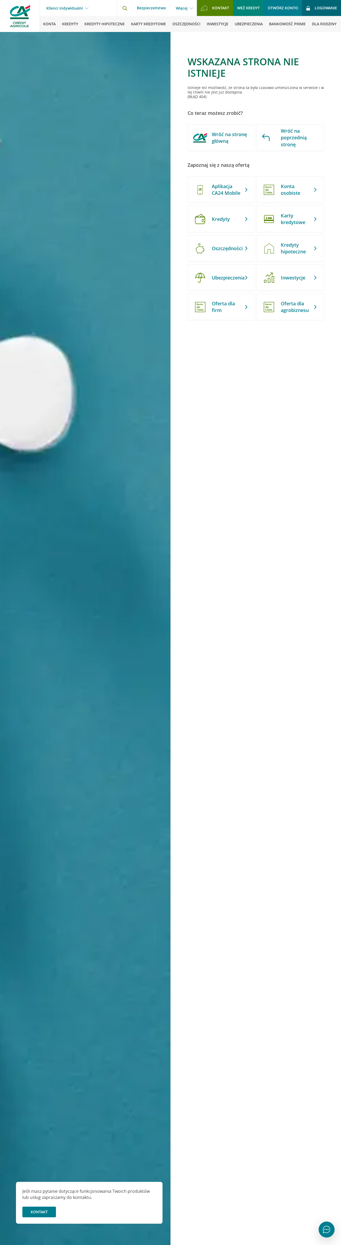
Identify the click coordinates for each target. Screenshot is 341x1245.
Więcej (182, 8)
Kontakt (39, 1211)
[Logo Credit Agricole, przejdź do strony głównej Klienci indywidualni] (20, 16)
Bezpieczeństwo (151, 7)
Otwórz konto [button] (283, 7)
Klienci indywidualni (64, 8)
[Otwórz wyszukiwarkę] (125, 8)
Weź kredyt (248, 7)
